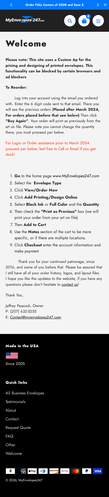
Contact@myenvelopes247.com (35, 317)
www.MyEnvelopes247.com (76, 176)
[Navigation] (98, 20)
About (11, 410)
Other (10, 445)
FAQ (9, 436)
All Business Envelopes (25, 393)
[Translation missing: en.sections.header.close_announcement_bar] (105, 4)
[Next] (97, 4)
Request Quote (18, 427)
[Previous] (11, 4)
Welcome (14, 453)
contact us (70, 284)
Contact (12, 419)
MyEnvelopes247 (31, 480)
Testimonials (15, 402)
